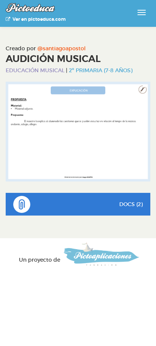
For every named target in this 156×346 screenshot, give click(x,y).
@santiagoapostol (61, 48)
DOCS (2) (131, 204)
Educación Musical (35, 70)
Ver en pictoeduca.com (38, 19)
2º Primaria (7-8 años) (101, 70)
